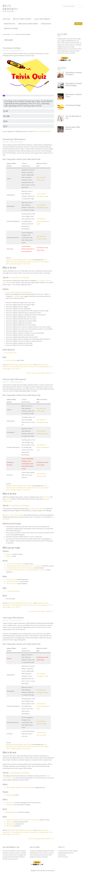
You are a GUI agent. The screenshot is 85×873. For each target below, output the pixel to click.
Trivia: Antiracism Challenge (11, 48)
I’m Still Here (10, 802)
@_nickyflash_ (16, 296)
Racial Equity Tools (11, 352)
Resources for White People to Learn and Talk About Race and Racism (26, 570)
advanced (7, 499)
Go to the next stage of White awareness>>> (41, 611)
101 (7, 111)
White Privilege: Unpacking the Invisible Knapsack (20, 787)
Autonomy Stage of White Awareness (14, 139)
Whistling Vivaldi (10, 795)
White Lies (9, 556)
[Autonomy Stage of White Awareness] (60, 129)
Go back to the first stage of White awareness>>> (40, 373)
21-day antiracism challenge (37, 508)
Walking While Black (11, 812)
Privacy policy (62, 855)
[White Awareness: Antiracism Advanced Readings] (60, 85)
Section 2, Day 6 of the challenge (14, 515)
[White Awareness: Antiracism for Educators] (60, 75)
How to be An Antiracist (13, 581)
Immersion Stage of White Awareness (14, 379)
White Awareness (10, 7)
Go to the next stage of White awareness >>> (41, 838)
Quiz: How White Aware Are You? (73, 117)
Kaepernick (9, 554)
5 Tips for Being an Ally (12, 591)
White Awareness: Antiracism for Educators (74, 73)
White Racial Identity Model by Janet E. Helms (19, 259)
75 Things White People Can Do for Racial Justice (20, 568)
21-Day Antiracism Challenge (19, 277)
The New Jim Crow (11, 579)
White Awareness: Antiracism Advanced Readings (74, 84)
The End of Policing (11, 360)
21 (6, 126)
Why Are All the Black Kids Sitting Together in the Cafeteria (23, 820)
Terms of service (63, 857)
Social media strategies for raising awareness (19, 292)
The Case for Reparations (14, 564)
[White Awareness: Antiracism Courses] (60, 96)
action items (46, 497)
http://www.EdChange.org (43, 131)
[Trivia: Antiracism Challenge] (60, 107)
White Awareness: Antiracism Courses (74, 95)
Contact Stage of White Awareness (13, 617)
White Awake (10, 804)
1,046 (7, 116)
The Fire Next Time (11, 583)
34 (6, 121)
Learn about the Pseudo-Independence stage (43, 221)
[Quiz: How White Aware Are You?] (60, 118)
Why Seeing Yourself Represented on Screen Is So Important (24, 566)
